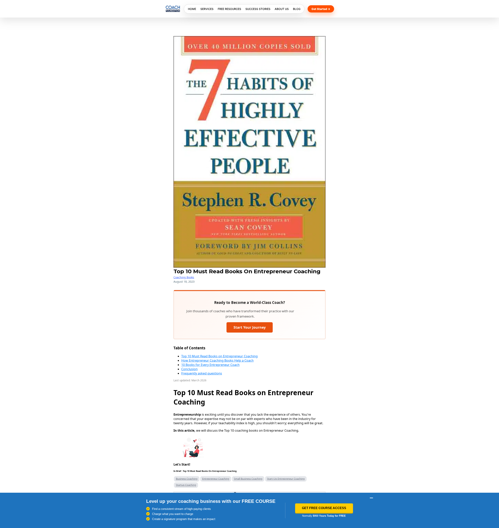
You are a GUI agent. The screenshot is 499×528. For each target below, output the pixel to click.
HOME (192, 9)
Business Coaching (186, 478)
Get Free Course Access (324, 508)
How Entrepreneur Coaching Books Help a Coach (217, 360)
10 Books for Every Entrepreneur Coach (210, 365)
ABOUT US (282, 9)
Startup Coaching (186, 485)
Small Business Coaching (248, 478)
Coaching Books (183, 277)
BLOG (296, 9)
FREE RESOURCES (229, 9)
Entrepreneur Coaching (215, 478)
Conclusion (189, 369)
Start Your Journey (250, 327)
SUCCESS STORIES (257, 9)
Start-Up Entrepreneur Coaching (286, 478)
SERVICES (206, 9)
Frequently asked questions (201, 373)
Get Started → (320, 9)
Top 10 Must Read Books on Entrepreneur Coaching (219, 356)
